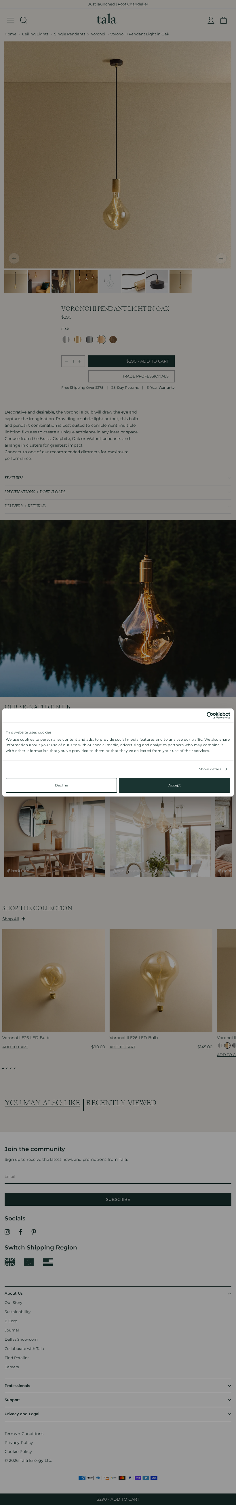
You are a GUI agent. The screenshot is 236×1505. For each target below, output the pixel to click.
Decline (61, 785)
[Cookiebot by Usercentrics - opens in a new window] (205, 715)
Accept (174, 785)
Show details (210, 769)
